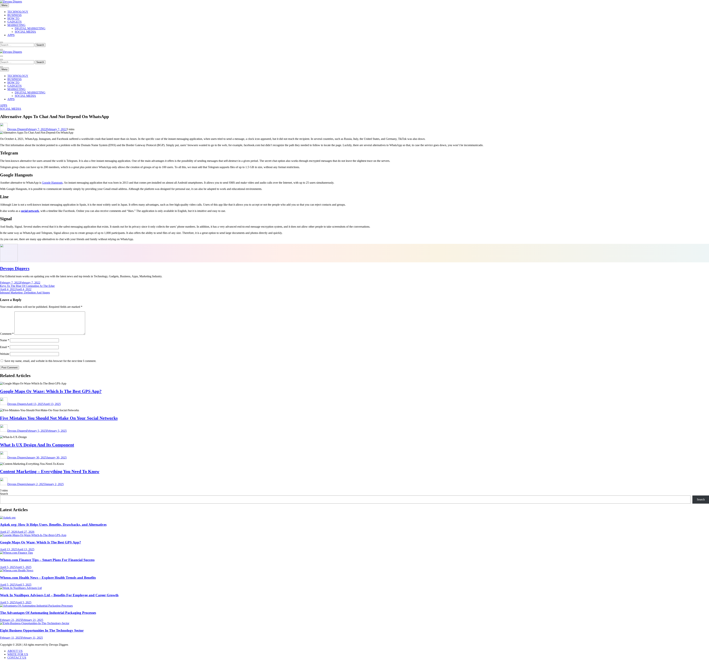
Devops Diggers (16, 129)
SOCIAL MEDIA (25, 31)
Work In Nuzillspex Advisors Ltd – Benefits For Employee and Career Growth (59, 595)
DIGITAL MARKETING (30, 28)
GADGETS (14, 21)
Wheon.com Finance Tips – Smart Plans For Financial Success (47, 560)
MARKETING (16, 25)
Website (4, 353)
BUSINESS (14, 15)
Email (4, 347)
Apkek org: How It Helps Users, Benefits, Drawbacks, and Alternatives (53, 525)
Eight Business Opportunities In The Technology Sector (42, 630)
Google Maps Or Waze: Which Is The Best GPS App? (51, 391)
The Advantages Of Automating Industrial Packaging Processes (48, 613)
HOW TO (13, 18)
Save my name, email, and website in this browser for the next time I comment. (50, 360)
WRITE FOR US (17, 654)
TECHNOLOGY (17, 11)
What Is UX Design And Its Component (37, 444)
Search (4, 493)
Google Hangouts (52, 182)
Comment (7, 333)
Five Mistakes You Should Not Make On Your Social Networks (59, 418)
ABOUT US (15, 651)
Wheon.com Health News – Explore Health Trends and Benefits (48, 578)
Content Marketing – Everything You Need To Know (49, 471)
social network (30, 210)
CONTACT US (16, 657)
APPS (11, 35)
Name (4, 340)
